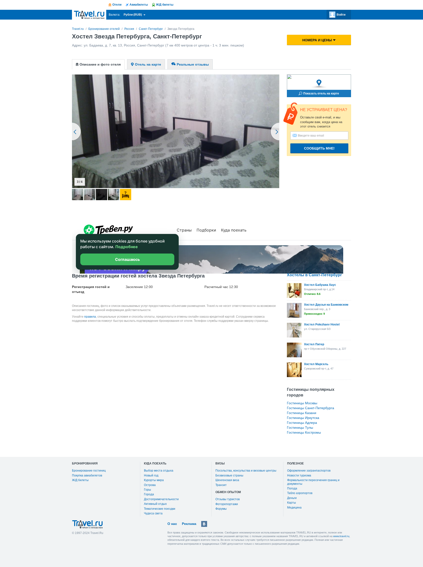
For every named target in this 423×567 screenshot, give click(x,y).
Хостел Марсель (316, 364)
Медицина (294, 507)
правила (90, 316)
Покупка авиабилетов (87, 475)
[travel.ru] (89, 15)
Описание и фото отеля (100, 64)
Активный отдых (155, 504)
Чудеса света (153, 513)
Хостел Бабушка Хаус (320, 285)
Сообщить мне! (319, 148)
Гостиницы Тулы (300, 427)
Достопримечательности (161, 499)
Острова (150, 485)
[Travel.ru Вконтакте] (204, 524)
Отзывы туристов (227, 499)
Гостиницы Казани (301, 413)
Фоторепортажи (226, 504)
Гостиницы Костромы (304, 432)
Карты (291, 502)
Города (149, 494)
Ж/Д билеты (80, 480)
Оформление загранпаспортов (308, 470)
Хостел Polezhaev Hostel (322, 324)
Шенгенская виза (227, 480)
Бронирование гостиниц (89, 470)
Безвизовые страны (229, 475)
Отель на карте (148, 64)
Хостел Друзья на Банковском (326, 304)
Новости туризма (299, 475)
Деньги (292, 498)
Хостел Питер (314, 344)
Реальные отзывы (193, 64)
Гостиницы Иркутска (303, 418)
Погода (292, 488)
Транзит (221, 485)
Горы (147, 489)
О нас (172, 524)
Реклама (189, 524)
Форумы (221, 508)
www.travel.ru (341, 536)
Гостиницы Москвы (302, 403)
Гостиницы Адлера (302, 423)
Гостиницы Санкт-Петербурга (310, 408)
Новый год (151, 475)
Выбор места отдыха (158, 470)
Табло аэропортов (299, 493)
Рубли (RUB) (133, 14)
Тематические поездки (159, 508)
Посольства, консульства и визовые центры (245, 470)
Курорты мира (154, 480)
